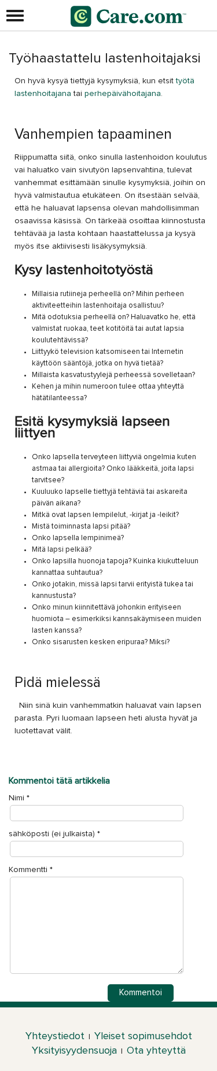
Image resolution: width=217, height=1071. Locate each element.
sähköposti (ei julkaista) (52, 834)
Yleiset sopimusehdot (143, 1036)
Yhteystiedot (54, 1036)
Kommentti (31, 870)
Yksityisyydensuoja (74, 1051)
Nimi (16, 798)
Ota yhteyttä (156, 1051)
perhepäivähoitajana (122, 94)
